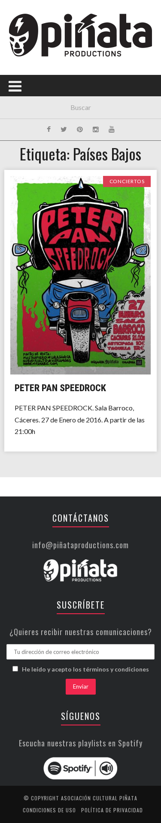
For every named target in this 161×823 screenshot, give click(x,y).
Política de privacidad (112, 810)
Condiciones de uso (49, 810)
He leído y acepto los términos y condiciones (85, 669)
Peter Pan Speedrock (60, 388)
